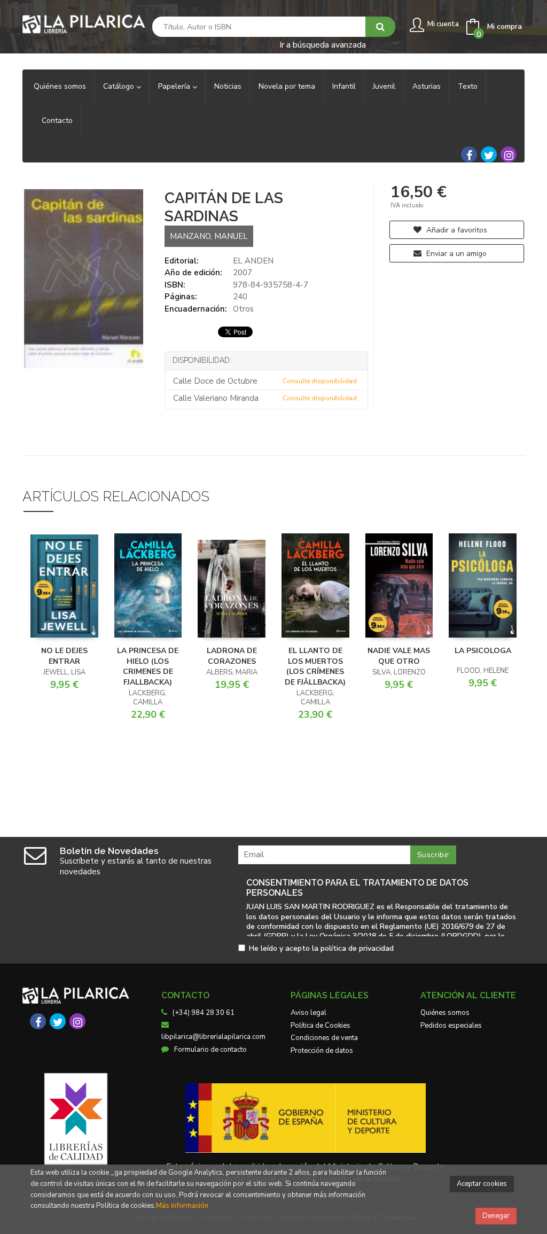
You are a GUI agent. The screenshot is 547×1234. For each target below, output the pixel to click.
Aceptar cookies (482, 1184)
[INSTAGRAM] (509, 154)
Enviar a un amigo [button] (455, 254)
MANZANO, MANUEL (209, 236)
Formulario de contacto (210, 1049)
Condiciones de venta (324, 1038)
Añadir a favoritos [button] (455, 230)
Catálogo (119, 86)
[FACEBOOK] (469, 154)
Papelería (175, 86)
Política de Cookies (320, 1025)
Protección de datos (322, 1051)
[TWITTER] (489, 154)
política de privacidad (357, 948)
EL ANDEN (253, 260)
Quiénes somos (445, 1013)
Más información (182, 1205)
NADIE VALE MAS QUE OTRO (399, 656)
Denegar (496, 1216)
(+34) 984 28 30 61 (204, 1013)
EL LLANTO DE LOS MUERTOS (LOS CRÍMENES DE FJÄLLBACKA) (315, 666)
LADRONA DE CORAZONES (232, 656)
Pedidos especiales (451, 1025)
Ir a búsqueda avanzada (322, 44)
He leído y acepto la (321, 948)
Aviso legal (308, 1013)
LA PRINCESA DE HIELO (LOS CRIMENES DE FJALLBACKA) (147, 666)
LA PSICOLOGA (483, 651)
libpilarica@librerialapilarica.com (213, 1037)
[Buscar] (380, 27)
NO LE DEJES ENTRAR (64, 656)
